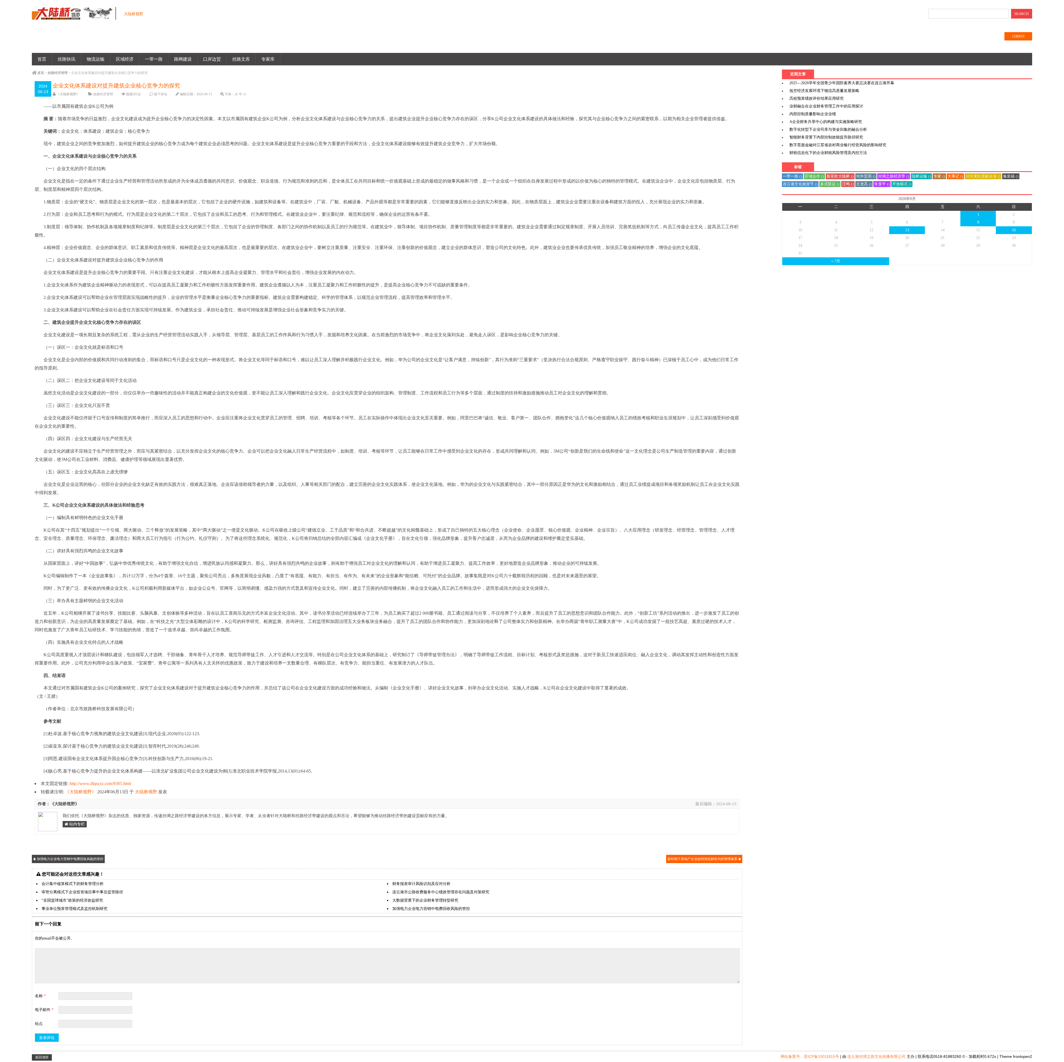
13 (907, 230)
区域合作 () (814, 176)
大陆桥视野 (146, 791)
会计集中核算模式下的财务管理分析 (73, 884)
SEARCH (1021, 14)
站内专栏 (76, 824)
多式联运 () (830, 184)
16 (1014, 230)
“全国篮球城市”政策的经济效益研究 (72, 900)
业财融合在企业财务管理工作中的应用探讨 (826, 106)
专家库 (268, 59)
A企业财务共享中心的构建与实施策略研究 (825, 122)
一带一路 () (792, 176)
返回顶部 (41, 1057)
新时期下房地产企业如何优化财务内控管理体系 (702, 859)
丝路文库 (241, 59)
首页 (41, 59)
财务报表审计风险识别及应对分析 (421, 884)
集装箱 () (1011, 176)
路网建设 (183, 59)
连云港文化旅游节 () (800, 184)
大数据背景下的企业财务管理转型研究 (425, 900)
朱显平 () (882, 184)
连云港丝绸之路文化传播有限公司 (876, 1056)
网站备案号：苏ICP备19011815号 (810, 1056)
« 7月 (835, 261)
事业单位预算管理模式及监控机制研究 (75, 909)
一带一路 (154, 59)
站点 (39, 1024)
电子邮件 (44, 1010)
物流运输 (95, 59)
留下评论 (160, 94)
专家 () (939, 176)
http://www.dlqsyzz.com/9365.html (100, 783)
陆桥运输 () (921, 176)
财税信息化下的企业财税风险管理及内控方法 (828, 153)
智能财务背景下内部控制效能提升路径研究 (826, 137)
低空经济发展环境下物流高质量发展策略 (824, 91)
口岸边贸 (212, 59)
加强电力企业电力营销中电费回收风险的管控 (69, 859)
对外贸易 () (866, 176)
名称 (40, 996)
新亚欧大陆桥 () (840, 176)
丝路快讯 (66, 59)
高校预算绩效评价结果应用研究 (816, 98)
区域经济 (125, 59)
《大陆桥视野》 (68, 94)
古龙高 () (864, 184)
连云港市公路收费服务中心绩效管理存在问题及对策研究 (440, 892)
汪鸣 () (848, 184)
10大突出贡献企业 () (983, 176)
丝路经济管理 (58, 73)
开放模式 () (902, 184)
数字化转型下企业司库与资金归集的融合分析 (828, 129)
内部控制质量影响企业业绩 (812, 114)
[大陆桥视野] (75, 16)
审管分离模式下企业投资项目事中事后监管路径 (82, 892)
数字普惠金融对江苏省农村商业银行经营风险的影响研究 (837, 145)
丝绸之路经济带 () (893, 176)
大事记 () (955, 176)
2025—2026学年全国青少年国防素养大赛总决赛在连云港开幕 (841, 83)
